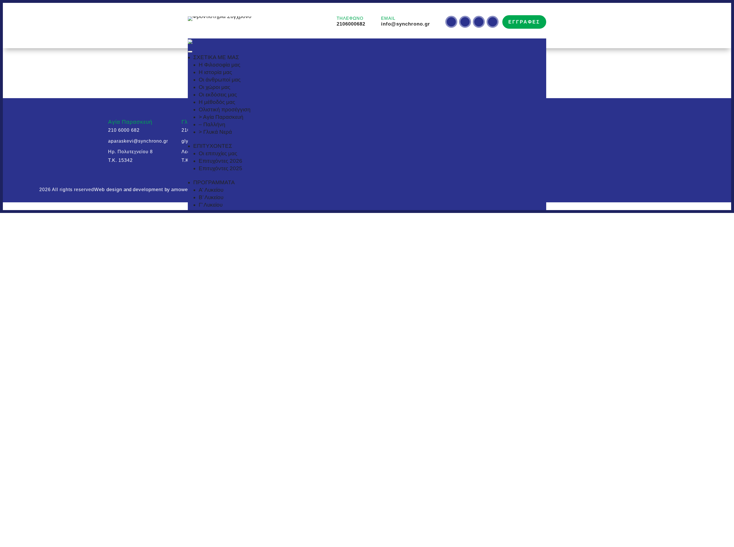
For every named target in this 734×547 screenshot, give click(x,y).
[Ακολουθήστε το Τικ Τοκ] (465, 22)
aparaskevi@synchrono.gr (138, 141)
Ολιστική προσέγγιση (225, 109)
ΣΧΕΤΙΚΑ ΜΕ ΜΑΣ (216, 57)
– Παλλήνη (212, 124)
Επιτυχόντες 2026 (220, 161)
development (148, 189)
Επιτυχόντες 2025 (220, 168)
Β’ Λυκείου (211, 197)
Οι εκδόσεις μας (218, 95)
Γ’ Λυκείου (210, 205)
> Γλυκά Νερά (215, 132)
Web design (108, 189)
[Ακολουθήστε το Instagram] (451, 22)
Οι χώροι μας (214, 87)
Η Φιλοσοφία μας (219, 65)
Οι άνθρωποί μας (220, 80)
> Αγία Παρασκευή (221, 117)
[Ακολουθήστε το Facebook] (493, 22)
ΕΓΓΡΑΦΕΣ (524, 22)
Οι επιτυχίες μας (218, 153)
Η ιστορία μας (215, 72)
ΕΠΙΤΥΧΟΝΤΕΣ (212, 146)
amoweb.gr (184, 189)
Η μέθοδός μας (217, 102)
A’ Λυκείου (211, 190)
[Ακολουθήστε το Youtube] (479, 22)
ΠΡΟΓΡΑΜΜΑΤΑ (214, 182)
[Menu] (190, 52)
